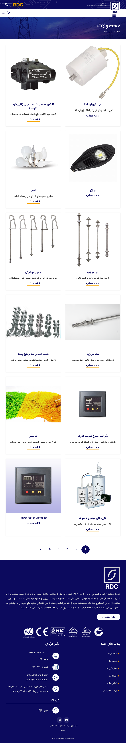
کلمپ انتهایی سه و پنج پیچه (33, 354)
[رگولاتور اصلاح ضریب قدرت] (92, 379)
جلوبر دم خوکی (33, 272)
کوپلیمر (33, 436)
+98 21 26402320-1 (38, 653)
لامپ (33, 190)
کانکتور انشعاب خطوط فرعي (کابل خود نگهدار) (33, 106)
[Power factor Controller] (33, 461)
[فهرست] (114, 15)
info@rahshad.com (37, 675)
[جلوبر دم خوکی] (33, 215)
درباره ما (113, 661)
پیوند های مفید (109, 690)
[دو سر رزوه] (92, 215)
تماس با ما (112, 683)
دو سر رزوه (92, 272)
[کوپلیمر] (33, 379)
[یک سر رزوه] (92, 297)
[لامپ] (33, 133)
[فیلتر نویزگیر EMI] (92, 47)
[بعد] (41, 549)
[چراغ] (92, 133)
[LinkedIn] (66, 720)
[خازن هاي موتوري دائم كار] (92, 461)
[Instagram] (59, 720)
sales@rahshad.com (37, 680)
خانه (118, 31)
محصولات (112, 654)
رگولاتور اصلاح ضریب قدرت (93, 436)
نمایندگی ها (111, 668)
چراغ (92, 190)
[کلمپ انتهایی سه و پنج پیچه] (33, 297)
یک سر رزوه (93, 354)
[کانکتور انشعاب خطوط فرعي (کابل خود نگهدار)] (33, 47)
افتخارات (113, 676)
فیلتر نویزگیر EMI (93, 104)
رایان (53, 738)
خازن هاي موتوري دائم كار (93, 518)
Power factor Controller (33, 518)
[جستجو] (6, 4)
